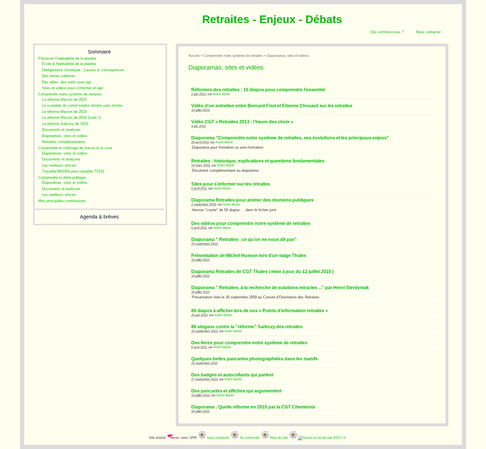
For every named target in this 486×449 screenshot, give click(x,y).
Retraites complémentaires (64, 142)
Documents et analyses (61, 130)
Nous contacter (428, 32)
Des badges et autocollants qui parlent (232, 374)
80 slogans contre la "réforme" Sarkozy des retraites (247, 326)
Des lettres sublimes (58, 76)
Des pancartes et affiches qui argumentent (236, 390)
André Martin (221, 94)
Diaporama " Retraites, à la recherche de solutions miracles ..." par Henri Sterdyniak (280, 287)
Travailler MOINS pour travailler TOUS (73, 171)
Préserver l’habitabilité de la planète (67, 58)
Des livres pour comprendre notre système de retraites (249, 342)
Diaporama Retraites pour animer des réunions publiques (252, 200)
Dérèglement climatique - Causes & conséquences (83, 70)
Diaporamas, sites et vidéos (64, 136)
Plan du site (279, 437)
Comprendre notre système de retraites (70, 94)
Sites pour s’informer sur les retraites (230, 184)
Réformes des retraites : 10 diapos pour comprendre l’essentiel (258, 89)
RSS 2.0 (339, 437)
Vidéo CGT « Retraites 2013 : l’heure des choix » (242, 121)
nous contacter (218, 437)
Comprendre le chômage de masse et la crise (75, 148)
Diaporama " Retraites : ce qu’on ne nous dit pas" (244, 239)
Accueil (194, 55)
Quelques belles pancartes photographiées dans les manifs (254, 358)
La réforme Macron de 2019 (64, 112)
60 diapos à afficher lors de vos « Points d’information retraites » (259, 310)
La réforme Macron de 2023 (64, 99)
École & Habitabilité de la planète (69, 64)
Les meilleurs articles (59, 165)
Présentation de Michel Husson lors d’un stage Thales (248, 255)
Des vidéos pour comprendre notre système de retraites (250, 223)
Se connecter (250, 437)
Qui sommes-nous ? (387, 32)
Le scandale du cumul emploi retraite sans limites (82, 105)
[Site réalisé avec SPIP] (173, 437)
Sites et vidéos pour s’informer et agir (72, 88)
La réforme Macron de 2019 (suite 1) (71, 117)
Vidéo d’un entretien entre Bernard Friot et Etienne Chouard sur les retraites (271, 105)
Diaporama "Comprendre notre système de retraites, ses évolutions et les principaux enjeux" (290, 137)
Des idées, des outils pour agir (66, 82)
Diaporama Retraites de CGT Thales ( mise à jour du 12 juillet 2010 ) (262, 271)
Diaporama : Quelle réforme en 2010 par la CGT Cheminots (253, 407)
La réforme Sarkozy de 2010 (65, 124)
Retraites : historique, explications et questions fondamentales (257, 160)
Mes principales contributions (62, 201)
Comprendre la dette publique (62, 177)
